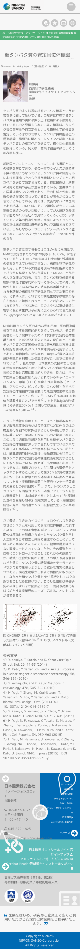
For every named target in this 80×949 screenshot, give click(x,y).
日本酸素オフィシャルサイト (49, 849)
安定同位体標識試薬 (60, 33)
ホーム (6, 33)
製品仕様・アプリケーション (29, 33)
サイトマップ (60, 854)
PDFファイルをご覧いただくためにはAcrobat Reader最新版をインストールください (39, 861)
